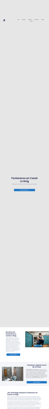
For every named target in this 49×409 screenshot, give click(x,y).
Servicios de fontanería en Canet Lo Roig (11, 334)
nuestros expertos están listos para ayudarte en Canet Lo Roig (21, 404)
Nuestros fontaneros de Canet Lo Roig (21, 397)
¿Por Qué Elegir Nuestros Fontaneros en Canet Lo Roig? (22, 394)
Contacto (31, 21)
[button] (24, 190)
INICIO (18, 19)
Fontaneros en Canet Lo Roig (24, 179)
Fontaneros (30, 19)
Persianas (42, 19)
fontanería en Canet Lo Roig (10, 351)
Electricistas (36, 19)
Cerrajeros (23, 19)
